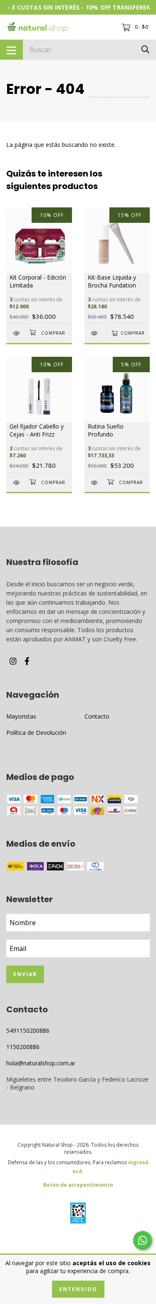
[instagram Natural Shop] (13, 661)
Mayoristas (21, 716)
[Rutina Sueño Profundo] (95, 482)
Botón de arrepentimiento (78, 1184)
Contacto (96, 716)
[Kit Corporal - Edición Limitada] (17, 333)
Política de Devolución (36, 732)
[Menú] (11, 50)
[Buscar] (145, 49)
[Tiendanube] (78, 1241)
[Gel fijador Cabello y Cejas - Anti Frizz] (17, 482)
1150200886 (23, 1047)
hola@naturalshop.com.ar (40, 1063)
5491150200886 (28, 1030)
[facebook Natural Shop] (27, 661)
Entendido (78, 1289)
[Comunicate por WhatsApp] (142, 1240)
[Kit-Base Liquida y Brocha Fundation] (95, 333)
